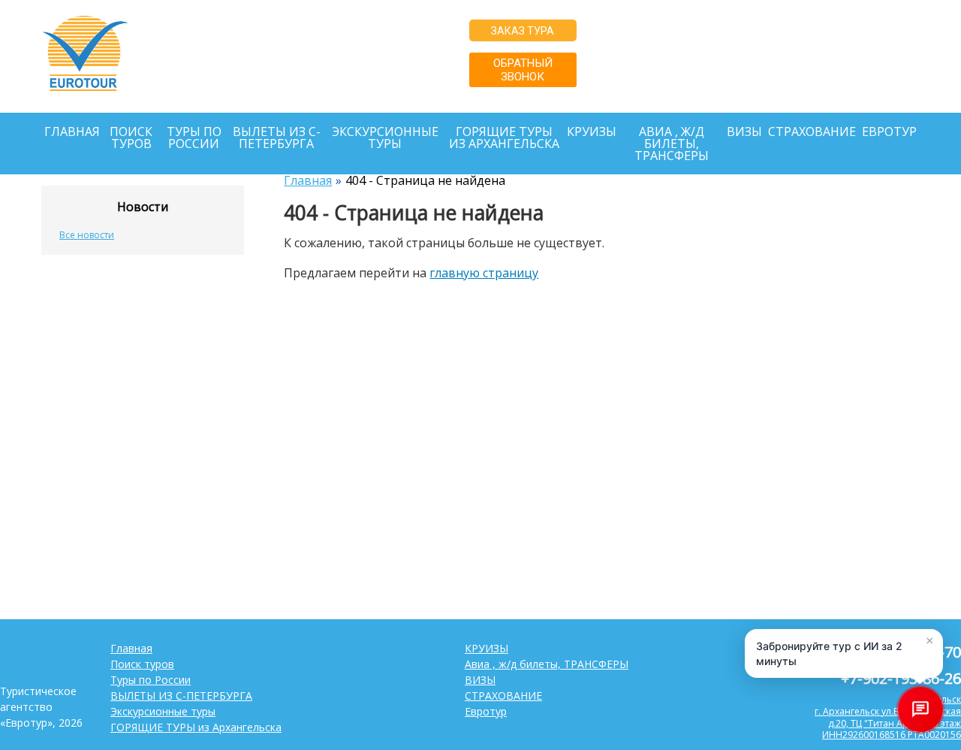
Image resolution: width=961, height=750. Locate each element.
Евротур (889, 131)
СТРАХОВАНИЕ (812, 131)
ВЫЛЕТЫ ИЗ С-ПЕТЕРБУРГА (277, 137)
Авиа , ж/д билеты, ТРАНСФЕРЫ (671, 143)
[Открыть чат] (920, 709)
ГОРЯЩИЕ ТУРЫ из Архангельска (504, 137)
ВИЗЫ (744, 131)
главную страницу (483, 273)
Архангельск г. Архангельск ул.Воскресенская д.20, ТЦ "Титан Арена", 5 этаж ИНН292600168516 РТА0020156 (779, 80)
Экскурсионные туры (385, 137)
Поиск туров (131, 137)
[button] (844, 653)
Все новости (86, 234)
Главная (72, 131)
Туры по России (194, 137)
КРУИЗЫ (591, 131)
